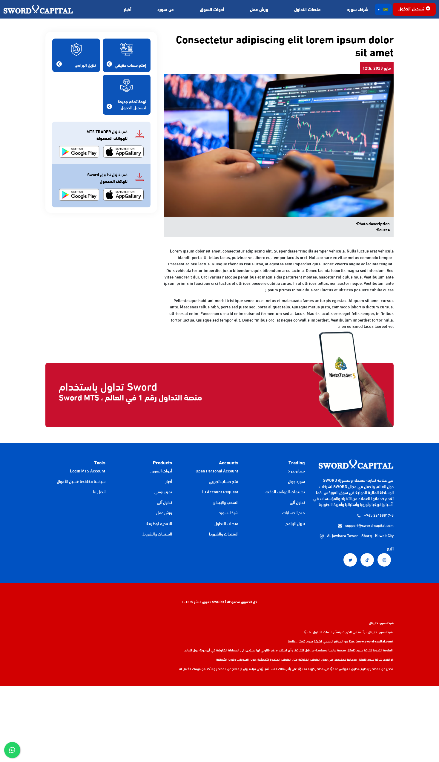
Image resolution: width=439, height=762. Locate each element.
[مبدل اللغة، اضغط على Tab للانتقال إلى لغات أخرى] (383, 9)
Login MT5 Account (87, 471)
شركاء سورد (358, 9)
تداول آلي (297, 502)
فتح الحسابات (293, 512)
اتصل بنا (99, 492)
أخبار (127, 9)
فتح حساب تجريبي (223, 481)
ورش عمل (259, 9)
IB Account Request (220, 492)
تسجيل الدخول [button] (411, 8)
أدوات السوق (212, 9)
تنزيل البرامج (295, 523)
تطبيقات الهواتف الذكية (285, 492)
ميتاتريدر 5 (296, 471)
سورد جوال (296, 481)
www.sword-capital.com (374, 641)
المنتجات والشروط (223, 534)
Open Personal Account (217, 471)
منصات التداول (307, 9)
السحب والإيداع (225, 502)
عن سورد (165, 9)
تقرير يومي (163, 492)
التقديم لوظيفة (159, 523)
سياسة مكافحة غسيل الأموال (81, 481)
